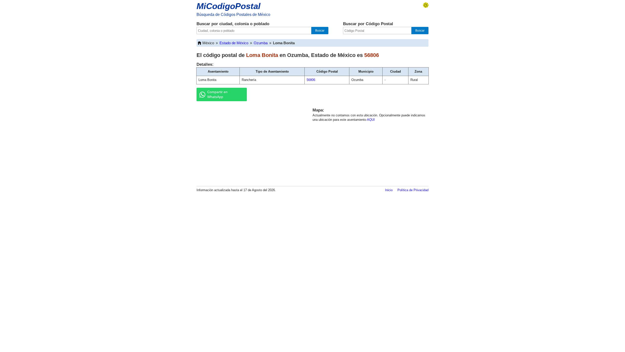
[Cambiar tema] (425, 5)
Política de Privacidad (412, 190)
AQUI (371, 119)
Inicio (389, 190)
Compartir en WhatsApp (217, 94)
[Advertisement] (249, 143)
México (208, 43)
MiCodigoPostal (228, 6)
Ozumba (261, 43)
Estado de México (233, 43)
